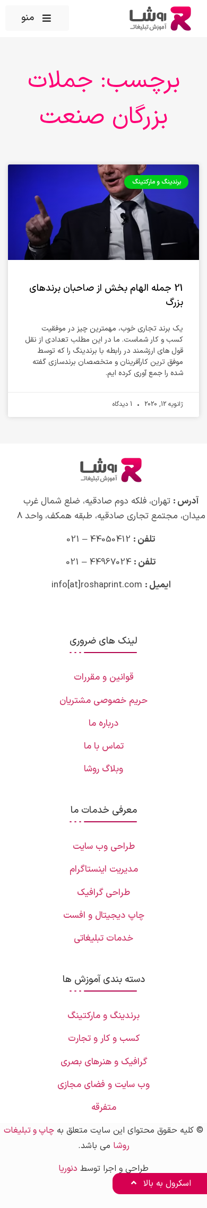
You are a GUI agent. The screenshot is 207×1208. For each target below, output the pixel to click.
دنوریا (67, 1168)
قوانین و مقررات (104, 677)
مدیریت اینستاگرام (104, 869)
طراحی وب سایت (104, 847)
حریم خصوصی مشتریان (103, 701)
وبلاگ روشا (103, 769)
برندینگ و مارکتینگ (103, 1016)
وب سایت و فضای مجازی (103, 1085)
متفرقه (103, 1108)
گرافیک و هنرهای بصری (104, 1062)
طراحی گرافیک (103, 893)
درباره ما (103, 724)
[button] (37, 18)
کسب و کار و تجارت (104, 1039)
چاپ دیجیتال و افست (103, 916)
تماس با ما (104, 746)
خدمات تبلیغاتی (103, 938)
